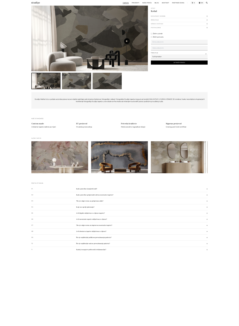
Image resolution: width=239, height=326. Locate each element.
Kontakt (165, 3)
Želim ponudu (158, 37)
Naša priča (147, 3)
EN (202, 3)
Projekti (135, 3)
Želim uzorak (158, 33)
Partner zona (178, 3)
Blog (157, 3)
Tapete (126, 3)
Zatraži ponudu (179, 62)
